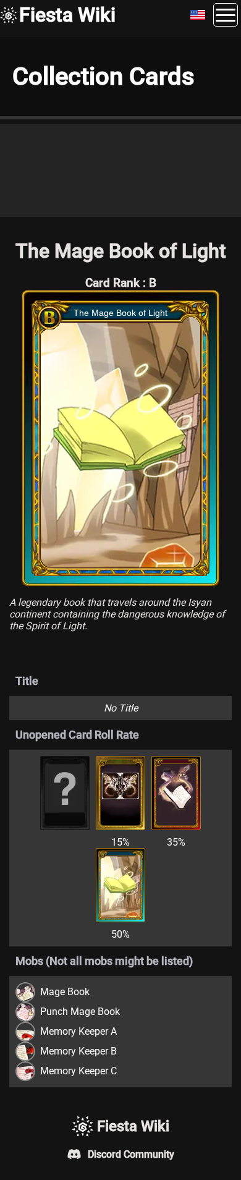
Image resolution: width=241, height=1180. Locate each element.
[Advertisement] (120, 170)
